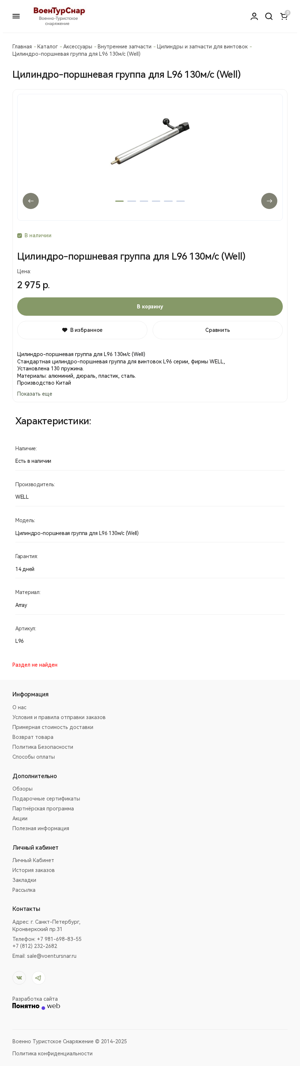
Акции (19, 818)
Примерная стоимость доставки (52, 727)
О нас (19, 707)
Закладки (24, 880)
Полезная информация (40, 828)
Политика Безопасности (42, 747)
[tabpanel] (150, 157)
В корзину (150, 306)
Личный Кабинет (33, 860)
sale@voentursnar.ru (51, 956)
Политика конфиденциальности (52, 1053)
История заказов (33, 870)
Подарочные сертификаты (46, 799)
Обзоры (22, 789)
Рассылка (23, 890)
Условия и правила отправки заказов (59, 717)
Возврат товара (32, 737)
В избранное (86, 330)
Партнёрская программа (43, 809)
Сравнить (217, 330)
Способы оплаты (33, 757)
